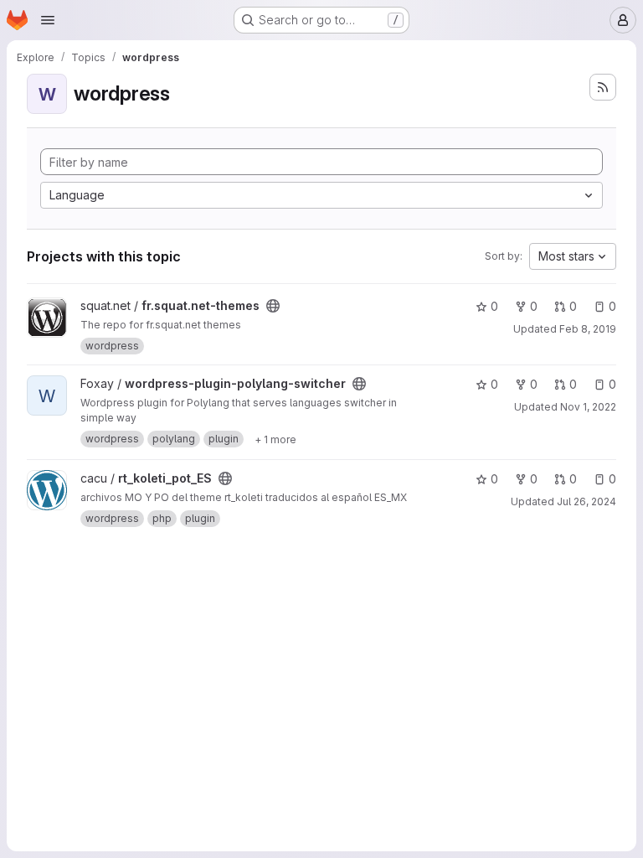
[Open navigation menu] (47, 20)
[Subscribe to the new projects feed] (602, 87)
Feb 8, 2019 (587, 329)
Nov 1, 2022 (588, 407)
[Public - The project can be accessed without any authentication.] (273, 306)
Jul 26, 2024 (586, 501)
